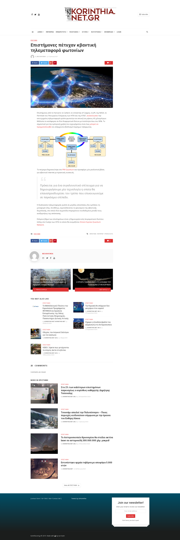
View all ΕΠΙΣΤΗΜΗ (70, 485)
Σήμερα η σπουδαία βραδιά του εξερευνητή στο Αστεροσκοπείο (98, 323)
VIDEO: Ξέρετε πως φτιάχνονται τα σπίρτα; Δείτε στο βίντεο (56, 349)
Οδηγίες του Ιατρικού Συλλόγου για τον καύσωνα (56, 333)
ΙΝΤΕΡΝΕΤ (101, 234)
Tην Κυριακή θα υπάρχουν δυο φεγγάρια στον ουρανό (97, 307)
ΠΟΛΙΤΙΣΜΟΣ (73, 32)
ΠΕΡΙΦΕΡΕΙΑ (50, 32)
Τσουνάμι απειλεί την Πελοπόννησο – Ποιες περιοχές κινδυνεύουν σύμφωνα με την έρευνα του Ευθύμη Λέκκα (85, 415)
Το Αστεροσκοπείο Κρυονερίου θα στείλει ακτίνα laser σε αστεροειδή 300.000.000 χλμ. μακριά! (87, 439)
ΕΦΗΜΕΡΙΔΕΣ (108, 32)
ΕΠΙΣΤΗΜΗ (34, 40)
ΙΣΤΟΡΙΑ (85, 32)
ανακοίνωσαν (92, 115)
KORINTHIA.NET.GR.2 (51, 338)
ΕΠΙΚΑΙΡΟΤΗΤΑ (61, 32)
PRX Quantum (68, 169)
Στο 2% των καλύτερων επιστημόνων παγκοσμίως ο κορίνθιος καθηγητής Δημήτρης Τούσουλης (85, 390)
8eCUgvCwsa (41, 56)
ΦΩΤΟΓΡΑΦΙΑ (96, 32)
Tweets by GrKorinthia (78, 498)
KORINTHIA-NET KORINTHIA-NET (54, 321)
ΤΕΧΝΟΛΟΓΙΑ (109, 234)
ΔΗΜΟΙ (40, 32)
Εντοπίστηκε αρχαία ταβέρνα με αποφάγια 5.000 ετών (86, 464)
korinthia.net (68, 469)
